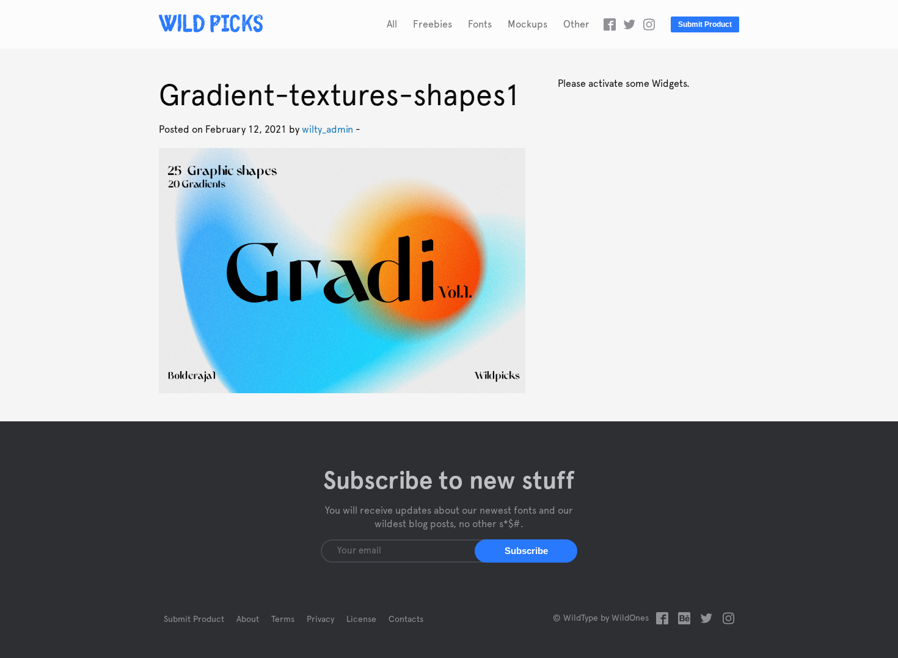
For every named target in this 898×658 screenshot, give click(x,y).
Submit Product (705, 24)
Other (576, 24)
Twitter (629, 24)
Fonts (480, 24)
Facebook (610, 24)
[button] (526, 551)
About (247, 619)
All (392, 24)
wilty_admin (327, 130)
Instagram (649, 24)
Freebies (432, 24)
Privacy (320, 619)
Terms (282, 619)
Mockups (527, 24)
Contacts (406, 619)
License (361, 619)
